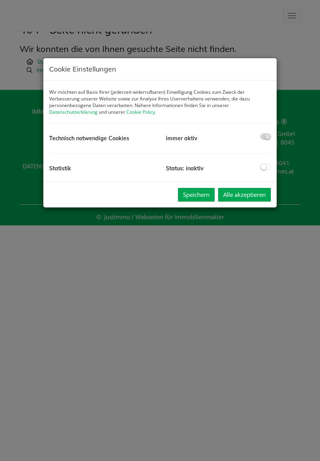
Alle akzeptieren (244, 194)
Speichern (196, 194)
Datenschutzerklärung (73, 112)
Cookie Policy (140, 112)
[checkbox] (265, 136)
